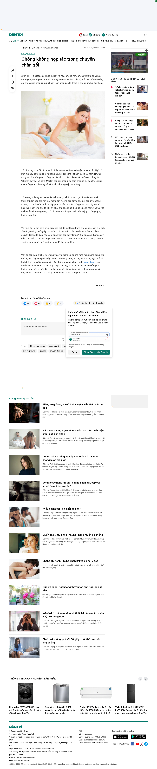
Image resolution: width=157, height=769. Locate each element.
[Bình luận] (12, 70)
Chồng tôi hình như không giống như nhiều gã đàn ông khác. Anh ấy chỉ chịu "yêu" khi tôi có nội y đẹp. (73, 566)
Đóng (74, 352)
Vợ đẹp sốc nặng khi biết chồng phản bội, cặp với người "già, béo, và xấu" (71, 484)
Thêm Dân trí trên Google (91, 303)
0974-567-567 (29, 757)
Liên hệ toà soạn (85, 734)
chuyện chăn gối (56, 351)
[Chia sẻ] (12, 76)
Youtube (137, 744)
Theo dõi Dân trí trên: (120, 744)
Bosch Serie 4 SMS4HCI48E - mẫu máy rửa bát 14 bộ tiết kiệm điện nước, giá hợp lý (60, 710)
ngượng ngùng (29, 351)
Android (138, 736)
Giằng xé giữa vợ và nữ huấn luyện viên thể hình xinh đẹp (73, 406)
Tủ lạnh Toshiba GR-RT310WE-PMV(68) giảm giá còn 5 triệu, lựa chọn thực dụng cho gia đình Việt (131, 710)
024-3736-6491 (25, 749)
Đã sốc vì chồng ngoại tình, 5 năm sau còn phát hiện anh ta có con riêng (73, 432)
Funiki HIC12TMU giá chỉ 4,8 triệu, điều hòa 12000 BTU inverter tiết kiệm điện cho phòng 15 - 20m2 (96, 710)
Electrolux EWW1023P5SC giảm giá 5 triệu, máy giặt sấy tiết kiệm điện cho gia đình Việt (25, 710)
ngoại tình (89, 262)
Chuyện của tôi (50, 48)
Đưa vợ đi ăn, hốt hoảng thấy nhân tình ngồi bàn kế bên (72, 589)
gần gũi (43, 351)
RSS (80, 731)
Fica (85, 35)
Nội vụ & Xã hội (112, 35)
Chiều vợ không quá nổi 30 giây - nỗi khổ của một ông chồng (71, 641)
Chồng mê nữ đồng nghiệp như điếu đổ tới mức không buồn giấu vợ (70, 458)
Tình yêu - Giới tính (30, 48)
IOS (120, 736)
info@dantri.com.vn (22, 760)
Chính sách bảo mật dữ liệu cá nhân (93, 743)
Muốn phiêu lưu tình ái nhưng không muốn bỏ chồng (72, 534)
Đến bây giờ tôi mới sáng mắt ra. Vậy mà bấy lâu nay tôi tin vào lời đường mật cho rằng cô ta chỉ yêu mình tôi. (72, 595)
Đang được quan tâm (21, 398)
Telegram (146, 744)
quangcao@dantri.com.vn (94, 740)
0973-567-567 (48, 749)
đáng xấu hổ (54, 346)
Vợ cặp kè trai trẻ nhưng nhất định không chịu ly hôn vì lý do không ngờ (73, 615)
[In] (12, 88)
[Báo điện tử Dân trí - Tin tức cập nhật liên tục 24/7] (16, 35)
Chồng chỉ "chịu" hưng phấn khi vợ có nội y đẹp (70, 560)
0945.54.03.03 (100, 737)
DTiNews (96, 35)
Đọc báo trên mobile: (123, 731)
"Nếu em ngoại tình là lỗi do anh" (61, 508)
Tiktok (141, 744)
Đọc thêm (141, 54)
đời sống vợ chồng (37, 346)
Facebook (133, 744)
